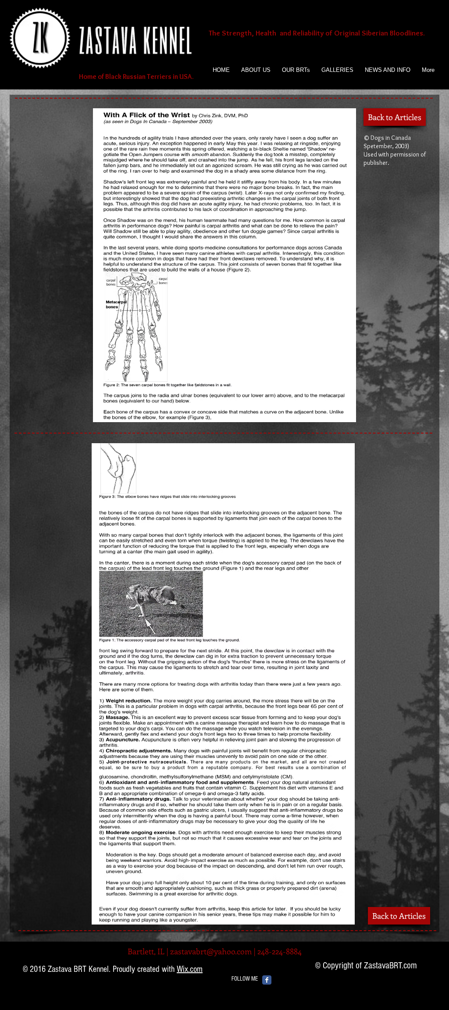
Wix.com (190, 969)
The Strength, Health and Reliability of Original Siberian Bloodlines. (317, 32)
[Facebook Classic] (266, 980)
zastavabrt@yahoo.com (211, 951)
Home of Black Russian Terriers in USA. (136, 76)
